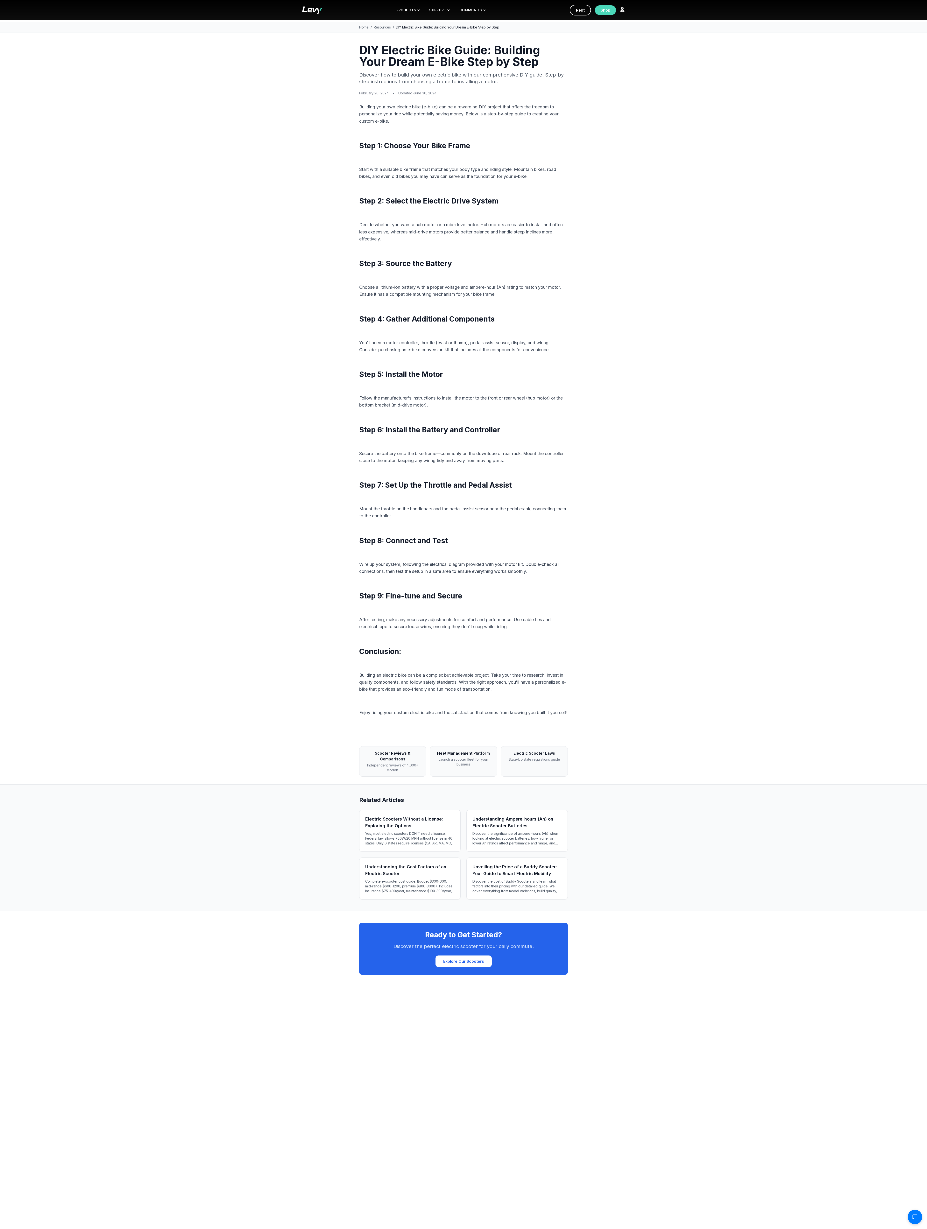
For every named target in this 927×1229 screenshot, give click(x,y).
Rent (580, 10)
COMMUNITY (471, 10)
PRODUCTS (406, 10)
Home (364, 27)
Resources (382, 27)
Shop (605, 10)
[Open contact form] (915, 1217)
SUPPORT (437, 10)
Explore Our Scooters (463, 961)
